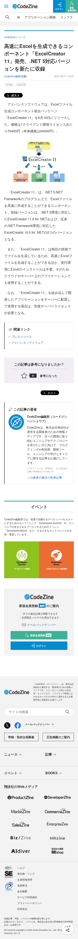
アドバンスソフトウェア (27, 342)
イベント (10, 772)
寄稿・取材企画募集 (21, 737)
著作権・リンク (26, 873)
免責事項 (22, 885)
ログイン (41, 646)
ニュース (21, 84)
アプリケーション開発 (40, 17)
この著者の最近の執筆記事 (44, 477)
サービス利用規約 (27, 897)
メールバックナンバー (41, 624)
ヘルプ (21, 867)
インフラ (66, 17)
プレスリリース (21, 336)
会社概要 (22, 891)
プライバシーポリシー (29, 903)
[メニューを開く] (6, 6)
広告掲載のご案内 (58, 737)
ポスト (15, 95)
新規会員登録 (40, 635)
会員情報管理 (24, 879)
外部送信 (22, 909)
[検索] (7, 17)
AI (18, 17)
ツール (9, 84)
